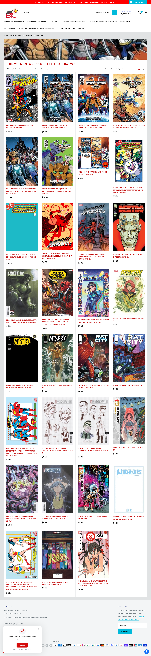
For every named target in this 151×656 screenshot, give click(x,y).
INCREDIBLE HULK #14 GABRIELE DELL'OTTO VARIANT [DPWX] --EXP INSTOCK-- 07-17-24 (21, 321)
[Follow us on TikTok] (47, 645)
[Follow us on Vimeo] (50, 645)
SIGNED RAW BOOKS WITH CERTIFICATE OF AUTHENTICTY (109, 22)
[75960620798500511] (129, 420)
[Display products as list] (143, 69)
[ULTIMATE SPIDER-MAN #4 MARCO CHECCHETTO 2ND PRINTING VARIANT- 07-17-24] (57, 421)
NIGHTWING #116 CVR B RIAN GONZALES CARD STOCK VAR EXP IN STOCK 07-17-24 (93, 321)
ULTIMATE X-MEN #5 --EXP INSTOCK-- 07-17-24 (128, 449)
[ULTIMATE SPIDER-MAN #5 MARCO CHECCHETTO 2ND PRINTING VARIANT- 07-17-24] (93, 421)
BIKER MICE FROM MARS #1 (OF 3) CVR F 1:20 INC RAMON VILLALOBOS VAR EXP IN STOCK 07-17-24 (56, 191)
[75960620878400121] (93, 554)
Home (6, 35)
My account (125, 13)
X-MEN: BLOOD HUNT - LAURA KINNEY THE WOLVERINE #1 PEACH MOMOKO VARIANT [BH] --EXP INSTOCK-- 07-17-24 (93, 583)
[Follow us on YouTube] (43, 645)
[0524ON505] (57, 98)
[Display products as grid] (139, 69)
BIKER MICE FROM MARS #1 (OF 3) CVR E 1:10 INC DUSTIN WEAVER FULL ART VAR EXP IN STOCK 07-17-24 (21, 191)
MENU (54, 22)
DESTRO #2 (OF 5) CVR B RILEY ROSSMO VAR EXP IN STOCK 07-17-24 (128, 256)
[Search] (114, 12)
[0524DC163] (129, 161)
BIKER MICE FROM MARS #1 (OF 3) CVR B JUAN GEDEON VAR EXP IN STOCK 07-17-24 (93, 126)
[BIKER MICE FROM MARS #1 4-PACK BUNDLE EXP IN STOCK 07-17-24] (93, 153)
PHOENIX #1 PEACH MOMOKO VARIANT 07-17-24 (128, 319)
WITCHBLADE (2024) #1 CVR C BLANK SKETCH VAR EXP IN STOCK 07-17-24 (128, 518)
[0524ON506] (93, 98)
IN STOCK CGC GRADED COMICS (74, 22)
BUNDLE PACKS (64, 28)
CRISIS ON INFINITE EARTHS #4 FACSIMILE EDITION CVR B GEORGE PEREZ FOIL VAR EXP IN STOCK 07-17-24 (128, 190)
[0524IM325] (57, 358)
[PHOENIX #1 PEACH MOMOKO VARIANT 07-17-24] (129, 292)
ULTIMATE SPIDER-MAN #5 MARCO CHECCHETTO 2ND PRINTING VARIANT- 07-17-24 (93, 450)
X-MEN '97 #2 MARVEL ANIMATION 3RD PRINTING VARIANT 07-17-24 (55, 583)
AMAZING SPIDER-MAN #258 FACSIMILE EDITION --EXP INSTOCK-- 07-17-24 (19, 126)
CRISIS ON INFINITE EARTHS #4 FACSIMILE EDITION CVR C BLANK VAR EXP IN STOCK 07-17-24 (21, 257)
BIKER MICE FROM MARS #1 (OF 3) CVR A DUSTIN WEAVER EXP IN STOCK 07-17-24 (55, 126)
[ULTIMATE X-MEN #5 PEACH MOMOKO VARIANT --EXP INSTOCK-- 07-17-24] (57, 489)
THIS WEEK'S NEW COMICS (37, 22)
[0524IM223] (129, 489)
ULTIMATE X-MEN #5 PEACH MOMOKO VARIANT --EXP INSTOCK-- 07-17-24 (54, 517)
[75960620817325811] (22, 98)
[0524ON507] (129, 98)
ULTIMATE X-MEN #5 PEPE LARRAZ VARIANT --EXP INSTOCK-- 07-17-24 (93, 517)
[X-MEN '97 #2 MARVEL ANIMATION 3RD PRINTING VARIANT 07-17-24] (57, 555)
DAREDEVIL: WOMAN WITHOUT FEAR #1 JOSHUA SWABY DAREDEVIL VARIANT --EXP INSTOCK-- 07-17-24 (57, 256)
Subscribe (125, 632)
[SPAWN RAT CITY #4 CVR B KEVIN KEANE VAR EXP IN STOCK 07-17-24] (93, 358)
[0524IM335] (129, 358)
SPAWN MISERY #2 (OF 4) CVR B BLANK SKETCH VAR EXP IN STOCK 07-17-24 (19, 386)
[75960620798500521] (93, 489)
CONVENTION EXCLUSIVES (14, 22)
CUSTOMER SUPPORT (80, 28)
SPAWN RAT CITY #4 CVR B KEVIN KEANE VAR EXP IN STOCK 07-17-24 (93, 386)
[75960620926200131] (57, 226)
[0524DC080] (93, 293)
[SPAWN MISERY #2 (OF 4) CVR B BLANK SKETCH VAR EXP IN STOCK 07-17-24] (22, 358)
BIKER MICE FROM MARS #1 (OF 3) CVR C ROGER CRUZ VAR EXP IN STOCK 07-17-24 (129, 126)
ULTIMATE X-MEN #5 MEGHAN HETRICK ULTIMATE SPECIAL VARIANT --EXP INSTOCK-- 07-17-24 (22, 518)
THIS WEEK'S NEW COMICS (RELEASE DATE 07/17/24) (26, 35)
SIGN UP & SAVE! (139, 2)
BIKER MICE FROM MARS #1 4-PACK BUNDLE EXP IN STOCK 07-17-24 (92, 173)
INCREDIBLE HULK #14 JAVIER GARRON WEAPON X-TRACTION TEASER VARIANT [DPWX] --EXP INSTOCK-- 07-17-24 (55, 321)
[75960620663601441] (57, 292)
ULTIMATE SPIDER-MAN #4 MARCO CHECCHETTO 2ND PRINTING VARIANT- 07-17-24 (57, 450)
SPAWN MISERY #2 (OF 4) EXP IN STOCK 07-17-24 (57, 386)
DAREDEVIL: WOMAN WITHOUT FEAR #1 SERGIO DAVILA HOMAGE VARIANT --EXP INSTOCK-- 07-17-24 (91, 256)
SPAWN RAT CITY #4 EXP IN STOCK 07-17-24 (128, 385)
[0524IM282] (129, 227)
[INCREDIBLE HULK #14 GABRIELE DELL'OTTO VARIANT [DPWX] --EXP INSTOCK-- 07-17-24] (22, 293)
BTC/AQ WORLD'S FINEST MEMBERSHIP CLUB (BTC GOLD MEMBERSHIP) (29, 28)
